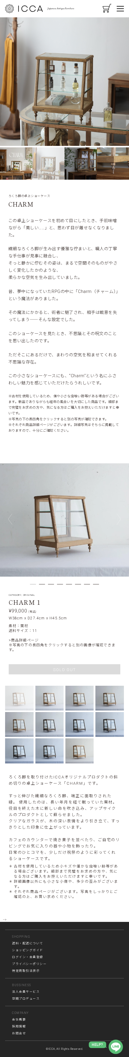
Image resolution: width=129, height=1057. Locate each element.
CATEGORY (15, 595)
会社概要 (19, 1019)
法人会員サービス (26, 991)
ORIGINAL (29, 595)
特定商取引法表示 (26, 970)
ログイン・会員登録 (27, 957)
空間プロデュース (26, 998)
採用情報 (19, 1026)
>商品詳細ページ (24, 640)
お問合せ (19, 1033)
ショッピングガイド (27, 950)
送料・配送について (27, 943)
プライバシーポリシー (29, 964)
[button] (16, 163)
